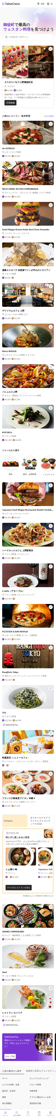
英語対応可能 (35, 1103)
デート (5, 1078)
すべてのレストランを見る (18, 887)
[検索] (6, 36)
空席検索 (10, 102)
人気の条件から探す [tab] (12, 1071)
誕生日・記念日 (8, 1091)
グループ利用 (35, 1084)
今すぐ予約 (10, 1056)
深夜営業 (33, 1091)
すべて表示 (49, 116)
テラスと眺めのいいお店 (40, 1097)
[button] (13, 152)
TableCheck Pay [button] (12, 725)
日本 (43, 4)
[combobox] (28, 37)
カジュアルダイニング (39, 1078)
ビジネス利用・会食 (10, 1084)
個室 (4, 1097)
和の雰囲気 (7, 1103)
